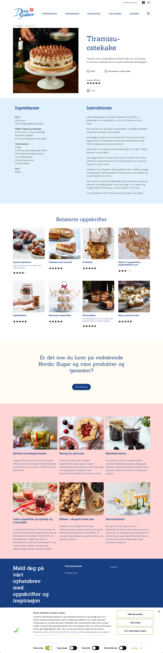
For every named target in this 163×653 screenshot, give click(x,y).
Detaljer (134, 648)
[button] (49, 13)
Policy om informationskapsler (70, 635)
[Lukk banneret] (159, 611)
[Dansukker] (24, 13)
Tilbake (19, 26)
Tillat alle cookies (135, 614)
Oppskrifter (30, 26)
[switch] (73, 648)
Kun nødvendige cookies (135, 631)
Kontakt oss (81, 387)
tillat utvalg (135, 622)
